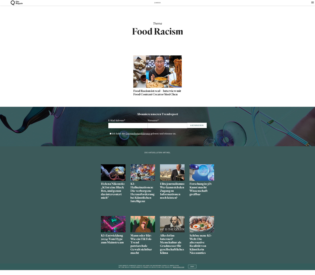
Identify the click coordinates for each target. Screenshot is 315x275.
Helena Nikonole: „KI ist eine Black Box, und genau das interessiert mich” (113, 190)
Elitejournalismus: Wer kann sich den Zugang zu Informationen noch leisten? (172, 190)
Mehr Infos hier (178, 267)
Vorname (153, 121)
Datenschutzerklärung (138, 134)
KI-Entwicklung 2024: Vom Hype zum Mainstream (112, 239)
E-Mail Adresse (116, 121)
